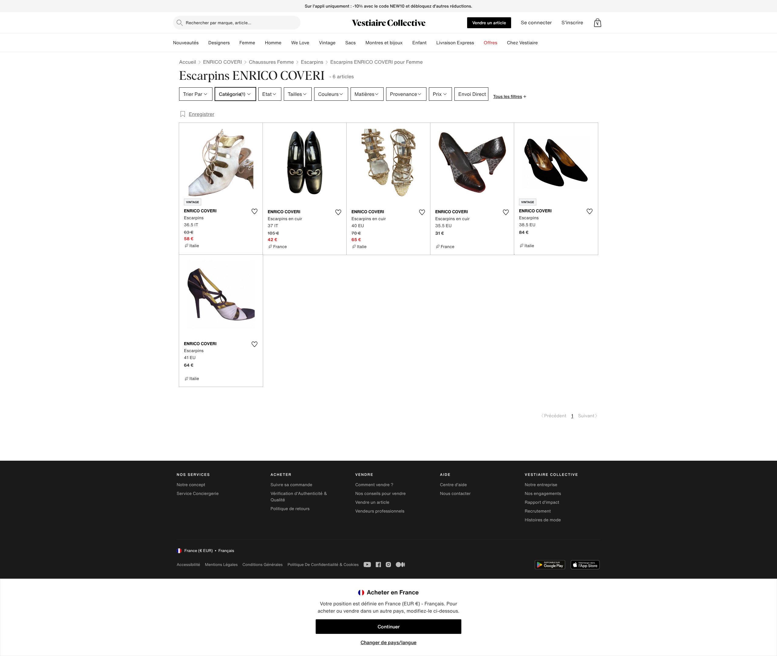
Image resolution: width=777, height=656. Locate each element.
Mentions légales (221, 564)
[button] (597, 23)
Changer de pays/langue (388, 642)
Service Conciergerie (198, 493)
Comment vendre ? (374, 485)
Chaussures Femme (271, 62)
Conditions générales (263, 564)
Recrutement (538, 511)
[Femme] (260, 42)
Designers (219, 42)
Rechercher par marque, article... (218, 22)
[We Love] (314, 42)
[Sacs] (360, 42)
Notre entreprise (541, 485)
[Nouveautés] (203, 42)
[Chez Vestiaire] (542, 42)
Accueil (187, 62)
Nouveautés (185, 42)
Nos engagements (543, 493)
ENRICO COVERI (222, 62)
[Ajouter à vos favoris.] (254, 211)
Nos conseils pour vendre (380, 493)
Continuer (389, 626)
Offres (490, 42)
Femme (247, 42)
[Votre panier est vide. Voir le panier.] (597, 23)
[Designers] (234, 42)
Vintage (327, 42)
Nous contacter (455, 493)
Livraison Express (455, 42)
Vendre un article (489, 22)
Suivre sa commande (291, 485)
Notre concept (191, 485)
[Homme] (286, 42)
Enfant (419, 42)
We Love (300, 42)
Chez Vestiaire (522, 42)
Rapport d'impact (542, 502)
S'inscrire (572, 22)
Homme (273, 42)
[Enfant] (431, 42)
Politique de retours (290, 509)
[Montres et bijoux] (407, 42)
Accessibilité (188, 564)
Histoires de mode (543, 520)
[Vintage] (340, 42)
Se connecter (536, 22)
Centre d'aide (453, 485)
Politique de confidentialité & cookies (322, 564)
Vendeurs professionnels (379, 511)
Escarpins (312, 62)
